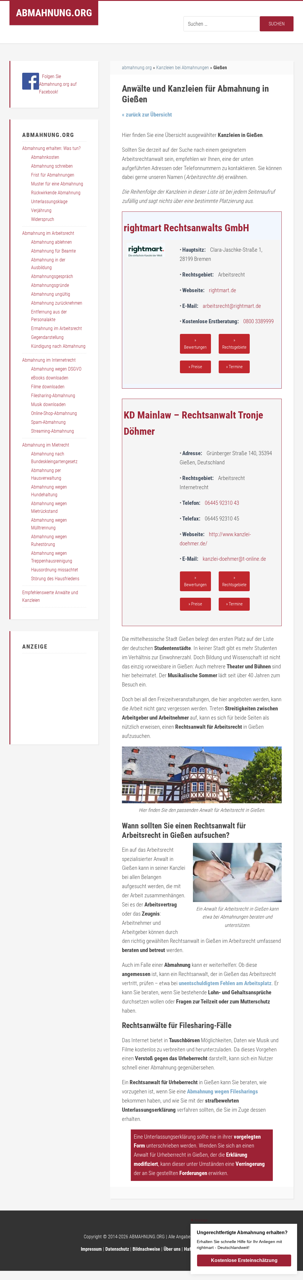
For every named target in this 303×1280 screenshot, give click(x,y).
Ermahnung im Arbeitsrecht (56, 328)
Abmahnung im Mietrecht (45, 445)
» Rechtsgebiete (234, 344)
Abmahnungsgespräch (52, 276)
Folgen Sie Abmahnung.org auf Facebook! (58, 84)
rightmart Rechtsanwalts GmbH (186, 228)
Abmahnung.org (54, 13)
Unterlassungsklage (49, 201)
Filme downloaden (48, 387)
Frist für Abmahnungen (52, 175)
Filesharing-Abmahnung (53, 395)
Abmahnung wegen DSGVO (56, 369)
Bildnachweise (146, 1249)
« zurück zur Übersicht (147, 114)
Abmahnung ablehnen (51, 242)
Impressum (91, 1249)
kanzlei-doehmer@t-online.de (234, 558)
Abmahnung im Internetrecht (49, 360)
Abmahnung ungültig (50, 294)
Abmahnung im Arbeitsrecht (48, 233)
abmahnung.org (137, 67)
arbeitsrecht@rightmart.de (232, 306)
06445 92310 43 (222, 503)
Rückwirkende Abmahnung (55, 192)
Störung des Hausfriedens (55, 578)
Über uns (172, 1249)
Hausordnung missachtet (54, 570)
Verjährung (41, 210)
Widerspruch (42, 219)
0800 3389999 (258, 321)
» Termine (234, 366)
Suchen (277, 24)
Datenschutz (117, 1249)
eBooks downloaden (49, 378)
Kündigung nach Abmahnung (58, 346)
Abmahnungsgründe (50, 285)
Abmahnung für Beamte (53, 251)
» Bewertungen (195, 344)
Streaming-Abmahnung (52, 431)
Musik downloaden (48, 404)
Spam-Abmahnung (48, 422)
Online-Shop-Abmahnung (54, 413)
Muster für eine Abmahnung (57, 184)
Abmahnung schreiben (52, 166)
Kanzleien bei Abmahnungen (182, 67)
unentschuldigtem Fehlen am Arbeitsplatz (225, 983)
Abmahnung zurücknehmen (56, 303)
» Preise (195, 366)
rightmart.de (222, 290)
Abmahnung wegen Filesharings (222, 1091)
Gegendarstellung (47, 337)
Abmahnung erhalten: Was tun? (51, 148)
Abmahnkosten (45, 157)
